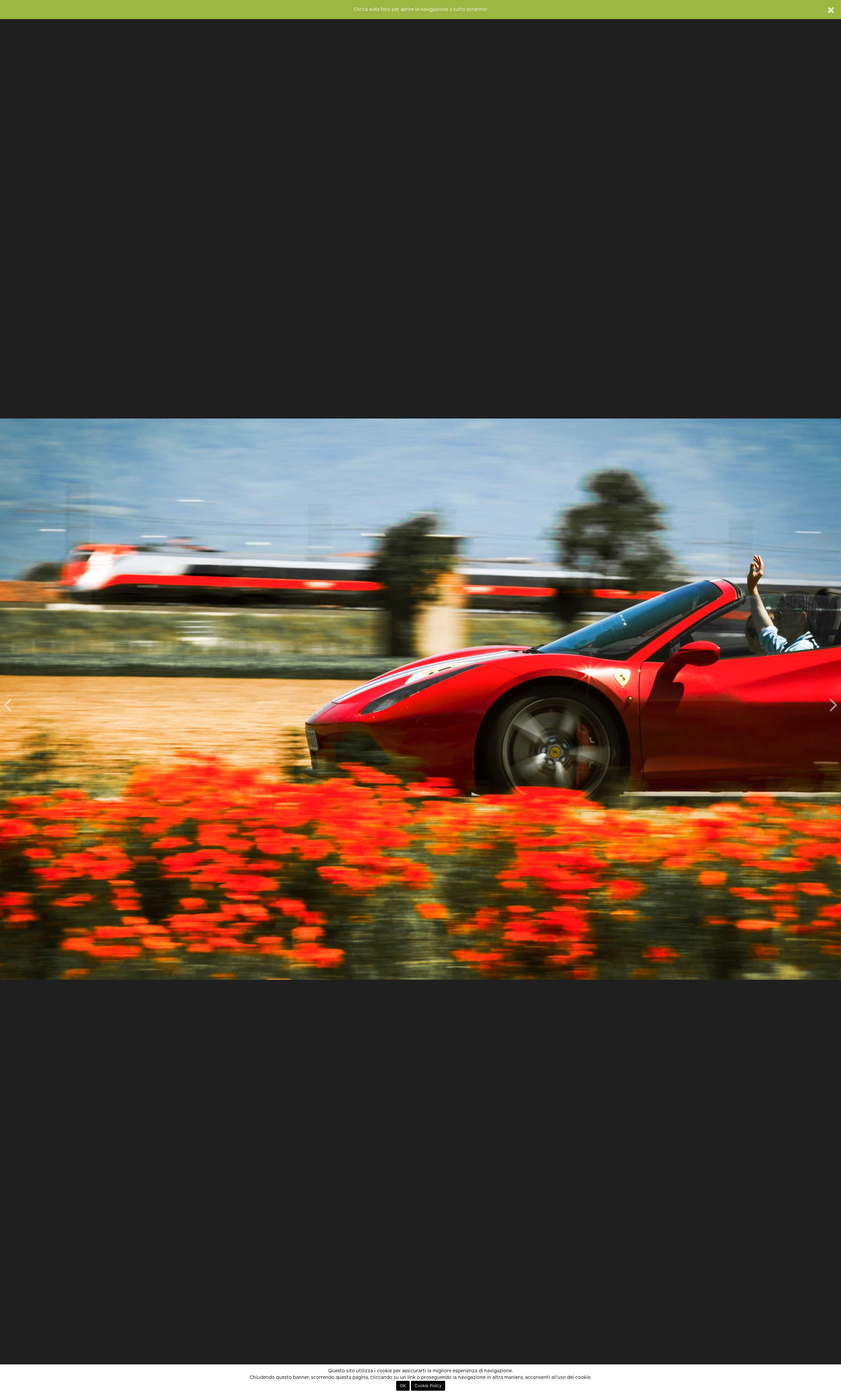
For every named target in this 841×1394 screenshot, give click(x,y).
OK (403, 1386)
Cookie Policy (428, 1386)
